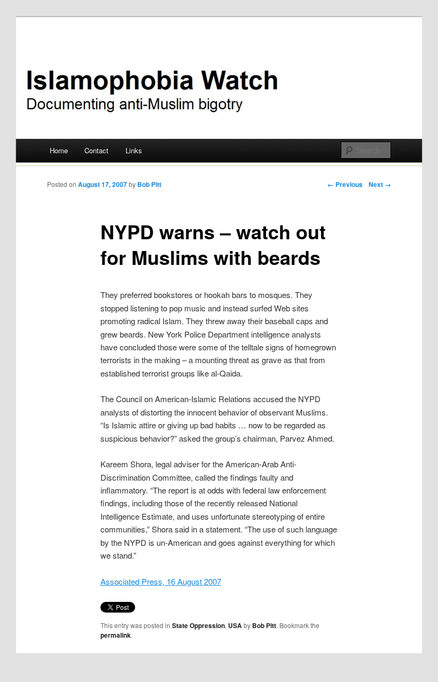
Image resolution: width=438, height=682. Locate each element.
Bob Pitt (149, 184)
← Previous (345, 184)
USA (235, 625)
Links (134, 150)
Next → (380, 184)
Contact (96, 150)
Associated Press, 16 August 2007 (160, 581)
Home (59, 150)
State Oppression (198, 625)
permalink (115, 635)
